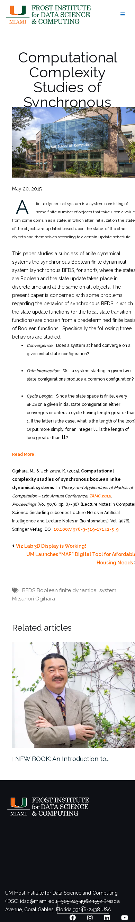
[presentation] (95, 428)
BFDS (28, 590)
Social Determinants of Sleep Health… (70, 758)
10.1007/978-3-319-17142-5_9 (86, 529)
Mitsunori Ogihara (33, 599)
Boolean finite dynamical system (76, 590)
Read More (23, 454)
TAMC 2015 (100, 496)
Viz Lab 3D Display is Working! (51, 546)
